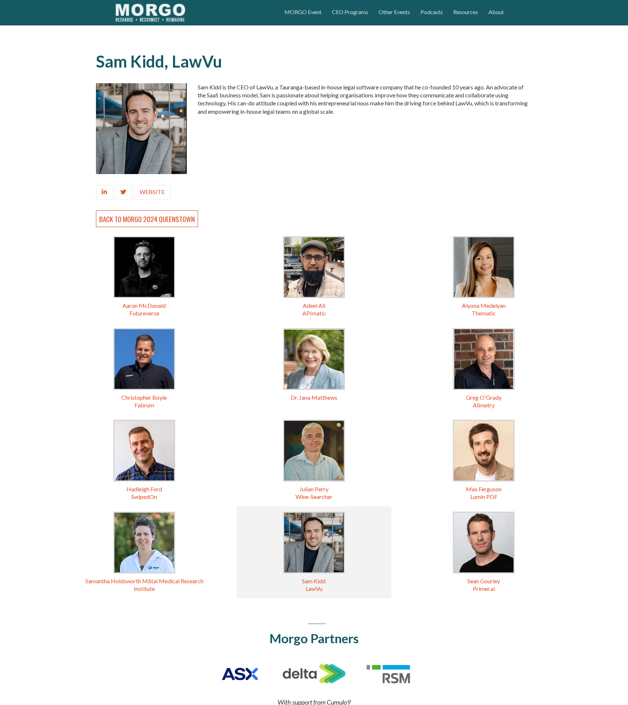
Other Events (394, 11)
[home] (194, 13)
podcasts (433, 11)
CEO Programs (348, 11)
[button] (299, 12)
